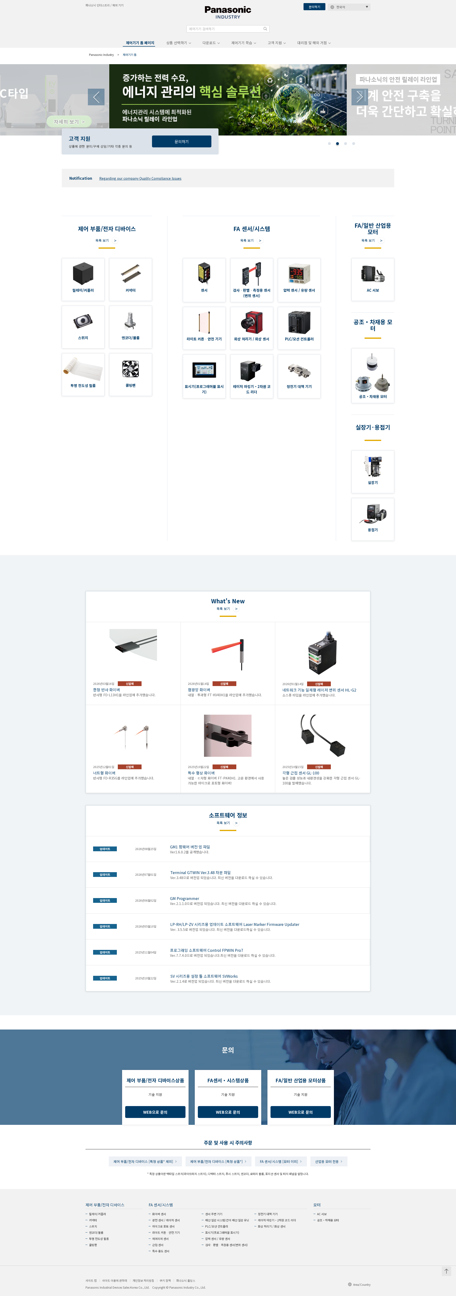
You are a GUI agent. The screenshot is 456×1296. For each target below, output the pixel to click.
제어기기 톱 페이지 (140, 42)
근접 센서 (157, 1245)
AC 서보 (322, 1214)
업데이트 (105, 849)
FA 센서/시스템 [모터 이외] (279, 1161)
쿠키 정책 (165, 1280)
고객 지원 (275, 42)
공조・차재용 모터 (328, 1220)
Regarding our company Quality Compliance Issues (140, 178)
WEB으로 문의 (155, 1112)
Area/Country (361, 1284)
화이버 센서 (159, 1214)
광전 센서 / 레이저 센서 (166, 1220)
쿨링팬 (93, 1245)
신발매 (130, 684)
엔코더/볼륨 (96, 1232)
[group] (228, 99)
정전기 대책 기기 (268, 1214)
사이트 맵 (91, 1280)
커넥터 (93, 1220)
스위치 (93, 1226)
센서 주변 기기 (213, 1214)
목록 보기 (102, 240)
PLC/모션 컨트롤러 (216, 1226)
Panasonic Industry (101, 55)
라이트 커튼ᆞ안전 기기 (166, 1232)
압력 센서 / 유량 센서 (217, 1239)
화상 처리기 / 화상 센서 (271, 1226)
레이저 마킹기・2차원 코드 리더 (277, 1220)
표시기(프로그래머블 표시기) (222, 1232)
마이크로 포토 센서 (163, 1226)
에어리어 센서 (160, 1239)
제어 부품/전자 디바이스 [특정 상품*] (216, 1161)
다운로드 (209, 42)
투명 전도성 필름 (99, 1239)
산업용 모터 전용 (327, 1161)
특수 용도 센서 (160, 1251)
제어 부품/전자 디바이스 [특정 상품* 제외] (143, 1161)
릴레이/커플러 (97, 1214)
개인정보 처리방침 (143, 1280)
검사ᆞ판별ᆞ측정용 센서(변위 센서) (226, 1245)
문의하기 (314, 7)
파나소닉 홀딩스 (185, 1280)
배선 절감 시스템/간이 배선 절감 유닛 (227, 1220)
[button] (329, 143)
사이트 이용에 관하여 (114, 1280)
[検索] (265, 28)
